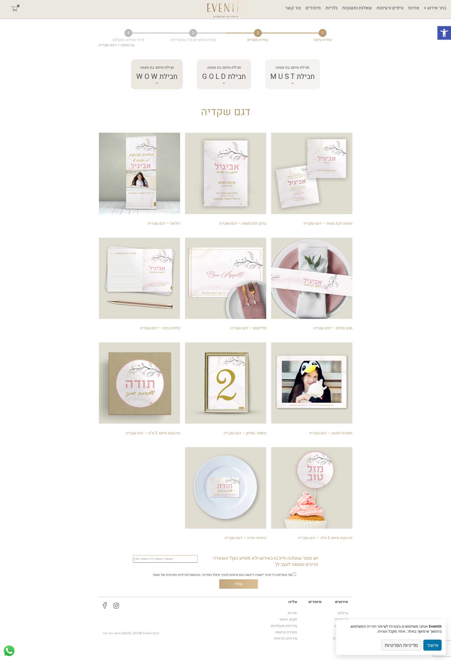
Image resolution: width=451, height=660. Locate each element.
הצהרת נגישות (286, 632)
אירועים (341, 602)
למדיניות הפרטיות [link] (177, 575)
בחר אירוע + (435, 8)
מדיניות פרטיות (285, 638)
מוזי (105, 633)
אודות (413, 8)
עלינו (292, 602)
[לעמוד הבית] (225, 9)
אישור (432, 645)
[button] (444, 33)
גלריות (331, 8)
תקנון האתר (288, 619)
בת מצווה (127, 45)
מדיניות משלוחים (284, 626)
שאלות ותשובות (357, 8)
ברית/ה (342, 613)
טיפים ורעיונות (390, 8)
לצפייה (312, 178)
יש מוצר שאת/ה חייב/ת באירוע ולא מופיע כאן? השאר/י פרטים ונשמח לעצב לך (265, 561)
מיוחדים (313, 8)
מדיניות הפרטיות (401, 645)
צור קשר (293, 8)
